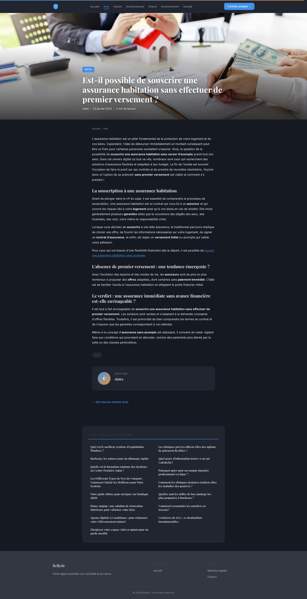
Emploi (153, 6)
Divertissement (135, 6)
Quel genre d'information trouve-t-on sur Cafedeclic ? (184, 460)
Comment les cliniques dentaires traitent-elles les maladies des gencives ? (187, 484)
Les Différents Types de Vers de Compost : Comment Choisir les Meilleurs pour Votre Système (116, 482)
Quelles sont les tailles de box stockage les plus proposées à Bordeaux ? (184, 496)
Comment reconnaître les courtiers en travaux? (182, 507)
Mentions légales (217, 570)
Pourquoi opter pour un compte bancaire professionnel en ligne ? (183, 472)
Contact (212, 576)
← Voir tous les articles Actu (110, 402)
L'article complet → (239, 6)
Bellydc (59, 565)
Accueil (94, 6)
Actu (106, 6)
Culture (117, 6)
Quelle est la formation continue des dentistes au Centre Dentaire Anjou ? (118, 468)
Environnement (170, 6)
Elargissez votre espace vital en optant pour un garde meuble (119, 531)
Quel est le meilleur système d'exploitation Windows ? (117, 448)
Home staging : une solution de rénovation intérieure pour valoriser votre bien (116, 507)
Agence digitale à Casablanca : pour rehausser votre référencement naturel (119, 519)
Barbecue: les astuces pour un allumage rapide (119, 458)
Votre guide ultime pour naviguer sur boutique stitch (119, 496)
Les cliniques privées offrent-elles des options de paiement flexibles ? (187, 448)
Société (187, 6)
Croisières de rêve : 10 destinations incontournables (180, 519)
